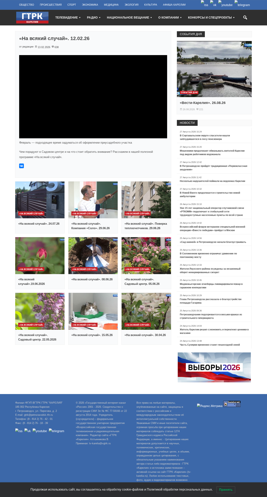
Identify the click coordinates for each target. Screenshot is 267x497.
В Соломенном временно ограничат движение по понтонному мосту (208, 255)
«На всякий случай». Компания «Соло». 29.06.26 (90, 226)
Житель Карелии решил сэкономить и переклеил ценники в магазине (214, 331)
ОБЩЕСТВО (26, 4)
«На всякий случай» (31, 213)
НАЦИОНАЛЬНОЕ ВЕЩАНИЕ (128, 17)
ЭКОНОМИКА (90, 4)
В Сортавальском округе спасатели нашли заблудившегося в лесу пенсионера (205, 137)
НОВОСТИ (187, 122)
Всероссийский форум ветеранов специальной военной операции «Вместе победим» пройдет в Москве (212, 228)
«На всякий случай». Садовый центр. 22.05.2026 (37, 337)
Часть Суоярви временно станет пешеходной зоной (210, 344)
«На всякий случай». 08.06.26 (92, 279)
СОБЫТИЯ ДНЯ (191, 34)
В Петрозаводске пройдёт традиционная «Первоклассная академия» (213, 168)
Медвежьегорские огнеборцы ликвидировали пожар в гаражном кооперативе (211, 286)
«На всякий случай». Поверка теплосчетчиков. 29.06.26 (146, 226)
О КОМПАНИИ (168, 17)
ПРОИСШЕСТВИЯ (51, 4)
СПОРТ (71, 4)
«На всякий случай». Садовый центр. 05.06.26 (142, 281)
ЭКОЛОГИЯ (131, 4)
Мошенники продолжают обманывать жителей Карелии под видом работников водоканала (212, 152)
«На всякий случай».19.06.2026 (31, 281)
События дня (189, 92)
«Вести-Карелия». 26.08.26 (203, 103)
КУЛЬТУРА (150, 4)
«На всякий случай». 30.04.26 (145, 335)
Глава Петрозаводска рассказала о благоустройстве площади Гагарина (211, 301)
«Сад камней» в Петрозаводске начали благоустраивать (213, 242)
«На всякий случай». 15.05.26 (92, 335)
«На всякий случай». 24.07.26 (38, 223)
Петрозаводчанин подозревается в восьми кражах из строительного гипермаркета (211, 316)
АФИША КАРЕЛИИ (174, 4)
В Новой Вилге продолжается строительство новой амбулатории (210, 194)
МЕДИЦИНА (111, 4)
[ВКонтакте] (21, 166)
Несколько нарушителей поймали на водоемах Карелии (212, 181)
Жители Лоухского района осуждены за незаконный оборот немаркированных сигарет (210, 270)
